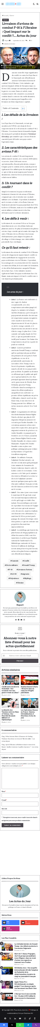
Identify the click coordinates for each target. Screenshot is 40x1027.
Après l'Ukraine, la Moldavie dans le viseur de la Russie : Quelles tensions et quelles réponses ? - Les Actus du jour (20, 747)
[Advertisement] (20, 852)
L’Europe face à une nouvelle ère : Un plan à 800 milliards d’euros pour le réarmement (25, 996)
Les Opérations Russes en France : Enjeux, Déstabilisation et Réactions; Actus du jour (29, 714)
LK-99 (14, 574)
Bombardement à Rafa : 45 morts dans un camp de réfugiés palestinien (29, 690)
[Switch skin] (34, 4)
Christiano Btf (28, 1013)
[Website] (16, 620)
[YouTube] (21, 620)
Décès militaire (12, 565)
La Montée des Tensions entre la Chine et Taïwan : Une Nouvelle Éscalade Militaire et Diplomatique (10, 715)
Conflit (26, 561)
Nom (4, 791)
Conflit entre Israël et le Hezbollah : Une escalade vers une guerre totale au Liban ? (10, 690)
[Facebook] (18, 620)
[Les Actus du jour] (13, 3)
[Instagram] (24, 620)
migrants (25, 574)
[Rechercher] (37, 4)
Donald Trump (29, 565)
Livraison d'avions (25, 570)
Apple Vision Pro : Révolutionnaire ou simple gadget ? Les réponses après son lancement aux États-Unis (25, 985)
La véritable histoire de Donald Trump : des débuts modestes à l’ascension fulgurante (26, 946)
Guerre (12, 15)
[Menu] (3, 4)
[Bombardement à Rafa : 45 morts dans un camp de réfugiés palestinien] (29, 680)
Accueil (5, 15)
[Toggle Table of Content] (22, 108)
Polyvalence (14, 578)
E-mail (4, 800)
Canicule (15, 561)
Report (7, 40)
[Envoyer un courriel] (9, 40)
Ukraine (20, 583)
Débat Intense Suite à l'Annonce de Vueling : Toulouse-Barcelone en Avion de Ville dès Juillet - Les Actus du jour (18, 739)
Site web (4, 809)
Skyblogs (27, 578)
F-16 (10, 570)
